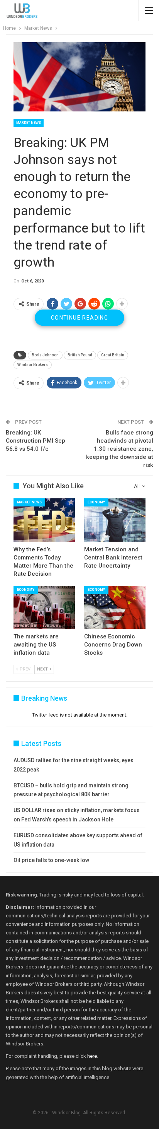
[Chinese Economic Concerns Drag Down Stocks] (114, 607)
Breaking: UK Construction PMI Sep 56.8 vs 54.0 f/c (35, 440)
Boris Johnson (45, 355)
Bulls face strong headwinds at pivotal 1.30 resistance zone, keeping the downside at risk (119, 449)
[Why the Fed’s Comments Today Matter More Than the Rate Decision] (44, 519)
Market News (28, 123)
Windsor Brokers (32, 365)
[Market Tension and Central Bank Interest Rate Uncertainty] (114, 519)
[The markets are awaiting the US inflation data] (44, 607)
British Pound (80, 355)
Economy (96, 502)
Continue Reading (79, 318)
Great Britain (112, 355)
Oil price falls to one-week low (51, 860)
